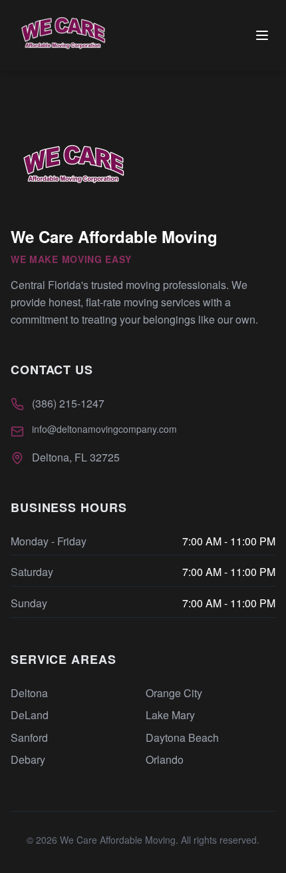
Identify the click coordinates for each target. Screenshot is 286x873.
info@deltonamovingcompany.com (104, 429)
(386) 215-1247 (68, 403)
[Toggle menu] (262, 35)
